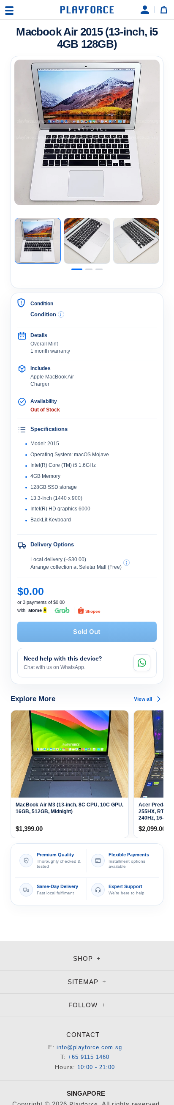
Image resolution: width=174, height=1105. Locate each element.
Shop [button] (84, 958)
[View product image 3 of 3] (136, 241)
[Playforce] (87, 10)
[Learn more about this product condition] (61, 314)
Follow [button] (84, 1005)
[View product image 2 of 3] (87, 241)
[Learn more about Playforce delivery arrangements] (126, 562)
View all (143, 699)
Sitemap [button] (84, 981)
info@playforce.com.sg (89, 1047)
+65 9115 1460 (88, 1057)
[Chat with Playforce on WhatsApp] (141, 662)
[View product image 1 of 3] (38, 241)
